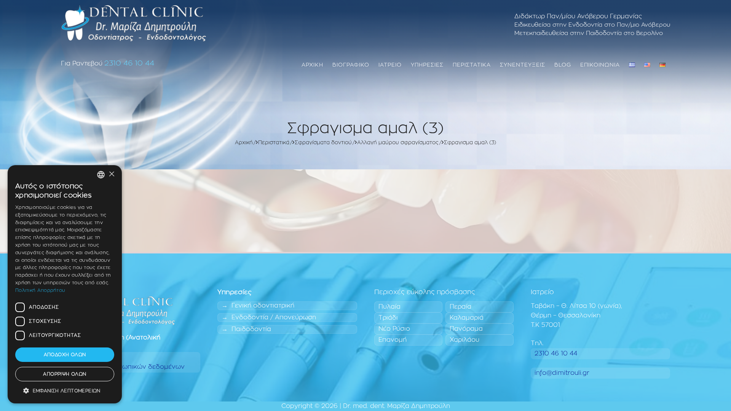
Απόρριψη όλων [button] (64, 374)
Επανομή (392, 340)
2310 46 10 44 (129, 63)
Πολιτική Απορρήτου (40, 290)
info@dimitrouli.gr (562, 373)
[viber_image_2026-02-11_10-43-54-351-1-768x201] (133, 23)
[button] (64, 391)
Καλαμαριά (467, 318)
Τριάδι (388, 318)
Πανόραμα (466, 329)
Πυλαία (389, 307)
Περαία (460, 307)
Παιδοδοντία (251, 329)
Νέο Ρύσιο (394, 329)
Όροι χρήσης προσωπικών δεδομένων (125, 367)
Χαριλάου (464, 340)
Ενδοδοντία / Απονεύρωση (273, 317)
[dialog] (65, 284)
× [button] (111, 174)
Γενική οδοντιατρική (262, 306)
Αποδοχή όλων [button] (65, 354)
